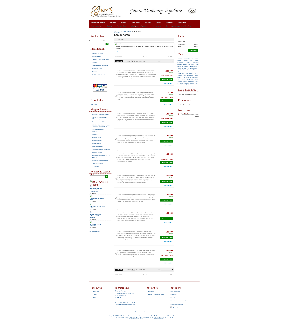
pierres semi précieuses (185, 75)
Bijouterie (112, 22)
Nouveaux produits (184, 111)
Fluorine (122, 132)
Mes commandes (175, 291)
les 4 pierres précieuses (191, 77)
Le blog (109, 26)
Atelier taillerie (134, 22)
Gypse (121, 111)
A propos (94, 62)
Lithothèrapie (95, 134)
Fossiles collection (183, 72)
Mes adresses (174, 297)
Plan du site (132, 1)
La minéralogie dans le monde (100, 160)
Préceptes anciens (97, 152)
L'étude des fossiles (97, 163)
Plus (117, 51)
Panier (181, 36)
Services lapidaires (97, 140)
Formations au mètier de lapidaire (101, 149)
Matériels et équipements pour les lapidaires (101, 156)
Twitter (95, 294)
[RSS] (93, 181)
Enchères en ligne (95, 26)
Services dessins (96, 143)
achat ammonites (188, 81)
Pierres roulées (121, 26)
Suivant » (170, 56)
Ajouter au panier (167, 79)
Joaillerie (122, 22)
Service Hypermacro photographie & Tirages (178, 26)
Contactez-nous (104, 1)
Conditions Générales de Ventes (100, 59)
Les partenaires (187, 89)
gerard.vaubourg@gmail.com (127, 304)
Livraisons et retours (97, 53)
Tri (159, 61)
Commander (193, 50)
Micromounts (157, 26)
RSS (94, 297)
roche (191, 72)
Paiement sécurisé (97, 68)
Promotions (184, 100)
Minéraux (147, 22)
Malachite (122, 68)
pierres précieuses (188, 64)
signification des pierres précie (188, 73)
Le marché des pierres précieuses (98, 130)
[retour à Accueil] (117, 31)
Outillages (168, 22)
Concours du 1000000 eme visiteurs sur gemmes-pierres (100, 118)
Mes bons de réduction (176, 304)
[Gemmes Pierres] (144, 11)
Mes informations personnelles (178, 301)
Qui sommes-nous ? (119, 1)
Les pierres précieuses (97, 22)
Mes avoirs (173, 294)
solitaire (186, 83)
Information (97, 48)
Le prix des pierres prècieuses (95, 224)
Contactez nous (96, 71)
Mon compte (175, 288)
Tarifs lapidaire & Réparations (139, 26)
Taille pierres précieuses (187, 65)
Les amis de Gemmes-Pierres (187, 94)
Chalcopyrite (123, 247)
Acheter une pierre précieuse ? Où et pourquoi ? (95, 216)
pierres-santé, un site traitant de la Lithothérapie (96, 190)
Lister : (129, 61)
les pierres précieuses (190, 70)
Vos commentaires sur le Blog (97, 198)
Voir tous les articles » (95, 231)
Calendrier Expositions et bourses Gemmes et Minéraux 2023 (101, 125)
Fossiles (157, 22)
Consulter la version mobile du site (144, 312)
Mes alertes (175, 308)
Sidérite (122, 89)
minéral (180, 58)
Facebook (96, 291)
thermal (186, 60)
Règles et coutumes (97, 146)
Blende (121, 151)
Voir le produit (168, 83)
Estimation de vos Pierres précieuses (97, 207)
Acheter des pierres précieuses (100, 114)
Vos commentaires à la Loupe (100, 122)
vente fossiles (186, 85)
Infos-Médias (95, 166)
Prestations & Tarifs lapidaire (99, 74)
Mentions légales (96, 56)
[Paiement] (100, 96)
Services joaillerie (96, 137)
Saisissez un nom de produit (97, 40)
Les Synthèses (180, 22)
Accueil (93, 1)
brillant (192, 83)
